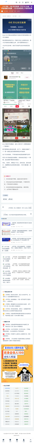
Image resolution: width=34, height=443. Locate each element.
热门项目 (6, 11)
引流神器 (26, 396)
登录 (28, 2)
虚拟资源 (26, 421)
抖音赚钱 (26, 398)
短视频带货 (16, 416)
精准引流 (26, 419)
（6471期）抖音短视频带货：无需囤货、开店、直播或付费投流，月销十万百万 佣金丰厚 (21, 248)
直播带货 (7, 413)
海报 (5, 199)
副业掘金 (7, 390)
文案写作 (26, 403)
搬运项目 (17, 403)
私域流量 (17, 419)
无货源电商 (26, 408)
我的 (24, 441)
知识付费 (7, 416)
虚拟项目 (7, 424)
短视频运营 (7, 419)
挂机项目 (26, 401)
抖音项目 (7, 401)
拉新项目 (17, 401)
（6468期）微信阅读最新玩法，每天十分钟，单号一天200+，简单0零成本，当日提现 (21, 280)
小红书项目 (16, 393)
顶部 (31, 441)
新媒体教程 (16, 406)
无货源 (16, 408)
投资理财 (7, 398)
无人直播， (7, 408)
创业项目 (26, 388)
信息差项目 (7, 388)
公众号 (16, 388)
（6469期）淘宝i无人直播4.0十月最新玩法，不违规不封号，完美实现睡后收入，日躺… (21, 273)
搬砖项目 (7, 403)
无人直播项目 (26, 406)
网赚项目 (17, 421)
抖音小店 (17, 398)
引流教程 (5, 195)
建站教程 (26, 393)
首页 (10, 16)
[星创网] (2, 11)
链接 (11, 199)
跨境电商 (17, 424)
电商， (26, 411)
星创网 (16, 433)
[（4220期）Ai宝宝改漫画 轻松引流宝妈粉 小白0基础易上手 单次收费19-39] (6, 239)
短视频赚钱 (26, 416)
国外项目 (26, 390)
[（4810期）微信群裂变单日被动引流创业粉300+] (6, 224)
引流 (7, 396)
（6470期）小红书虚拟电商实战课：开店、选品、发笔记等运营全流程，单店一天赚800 (21, 265)
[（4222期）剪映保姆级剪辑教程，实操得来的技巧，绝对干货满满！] (6, 232)
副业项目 (17, 390)
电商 (17, 411)
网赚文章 (7, 421)
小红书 (7, 393)
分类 (10, 441)
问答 (17, 441)
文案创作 (7, 406)
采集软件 (26, 424)
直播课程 (17, 413)
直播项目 (26, 413)
